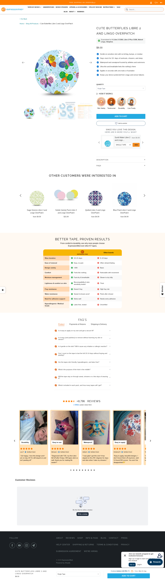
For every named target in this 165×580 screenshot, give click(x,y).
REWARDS (80, 11)
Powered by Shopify (63, 563)
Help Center (63, 545)
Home (22, 24)
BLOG (66, 11)
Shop (80, 538)
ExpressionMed (67, 560)
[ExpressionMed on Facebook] (12, 545)
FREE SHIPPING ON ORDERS (82, 2)
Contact (113, 538)
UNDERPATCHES (48, 7)
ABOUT (71, 11)
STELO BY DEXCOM (95, 7)
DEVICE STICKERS (62, 7)
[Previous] (23, 62)
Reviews (70, 538)
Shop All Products (32, 24)
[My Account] (151, 3)
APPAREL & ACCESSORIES (78, 7)
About (59, 538)
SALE (118, 7)
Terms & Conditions (107, 545)
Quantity (100, 84)
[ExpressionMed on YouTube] (20, 545)
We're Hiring (91, 551)
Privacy (125, 545)
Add (123, 145)
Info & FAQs (92, 538)
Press (124, 538)
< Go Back (23, 19)
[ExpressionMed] (12, 9)
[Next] (90, 62)
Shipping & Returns (83, 545)
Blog (103, 538)
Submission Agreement (68, 551)
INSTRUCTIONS (108, 7)
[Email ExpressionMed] (34, 545)
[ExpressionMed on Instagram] (27, 545)
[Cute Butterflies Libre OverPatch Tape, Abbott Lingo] (57, 62)
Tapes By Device (34, 7)
